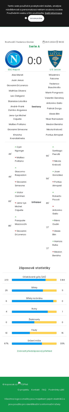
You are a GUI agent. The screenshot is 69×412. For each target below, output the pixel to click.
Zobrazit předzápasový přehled (34, 351)
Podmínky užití (56, 389)
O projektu (23, 389)
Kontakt (35, 389)
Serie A (34, 46)
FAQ (44, 389)
